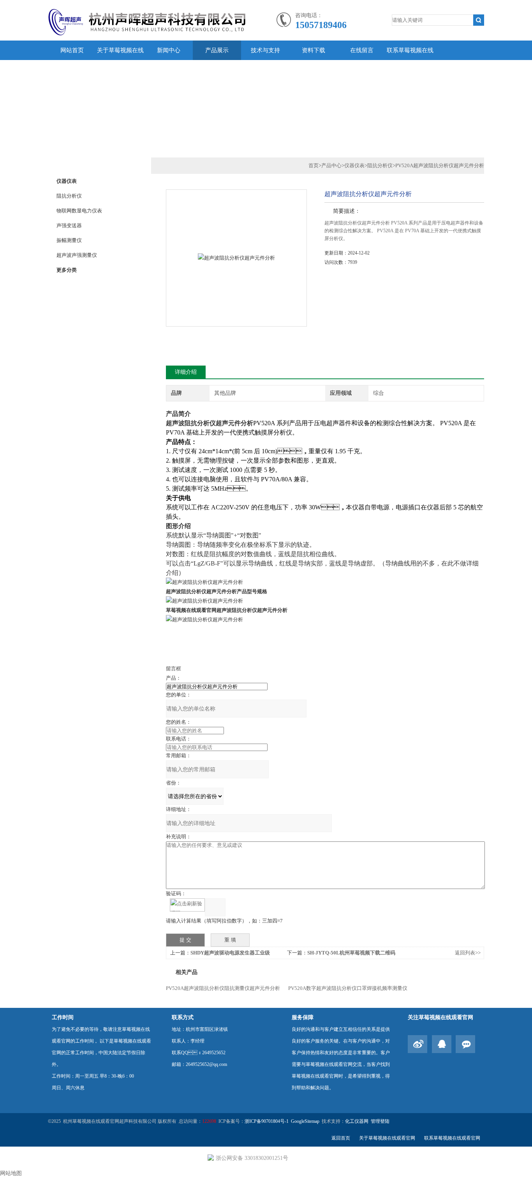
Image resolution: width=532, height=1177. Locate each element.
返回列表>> (468, 953)
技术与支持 (265, 50)
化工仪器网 (356, 1121)
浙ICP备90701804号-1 (267, 1121)
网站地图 (11, 1173)
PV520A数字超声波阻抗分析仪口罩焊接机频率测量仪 (347, 988)
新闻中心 (168, 50)
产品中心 (331, 165)
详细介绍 (186, 372)
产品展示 (217, 50)
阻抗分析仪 (69, 196)
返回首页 (340, 1138)
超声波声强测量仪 (76, 255)
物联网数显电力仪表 (79, 211)
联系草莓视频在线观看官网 (410, 60)
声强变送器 (69, 225)
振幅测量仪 (69, 240)
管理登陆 (380, 1121)
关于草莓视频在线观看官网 (120, 60)
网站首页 (72, 50)
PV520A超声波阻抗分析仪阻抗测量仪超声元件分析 (223, 988)
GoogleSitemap (305, 1121)
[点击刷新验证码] (187, 905)
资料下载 (313, 50)
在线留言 (361, 50)
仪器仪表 (66, 181)
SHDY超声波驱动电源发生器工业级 (230, 953)
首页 (313, 165)
